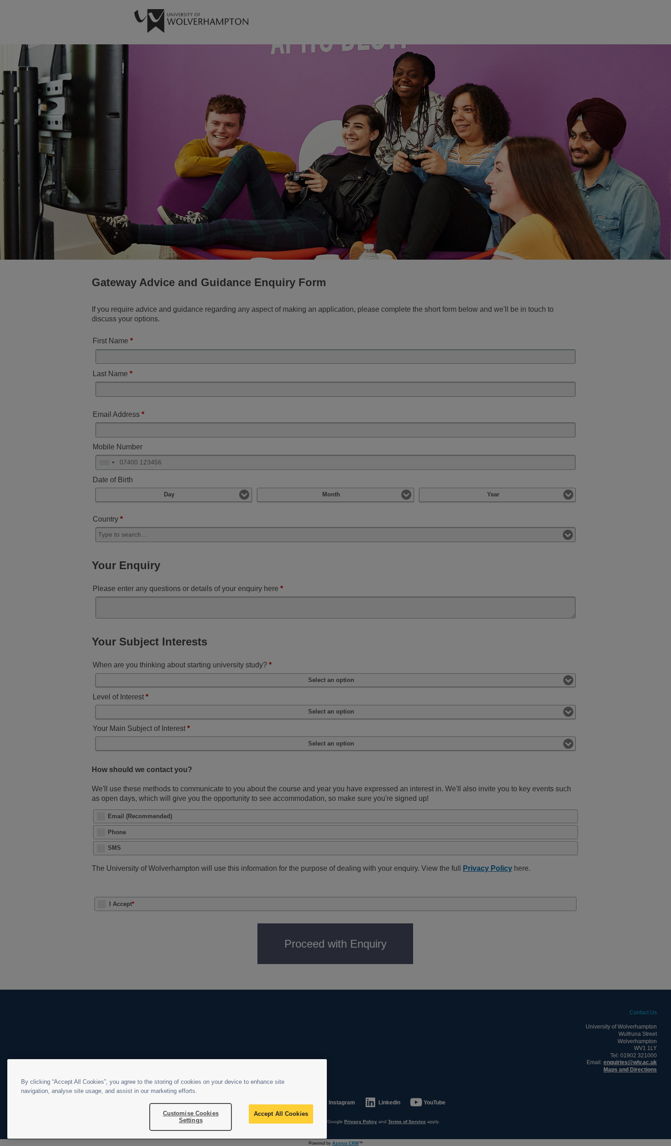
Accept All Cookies (281, 1113)
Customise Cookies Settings (191, 1117)
